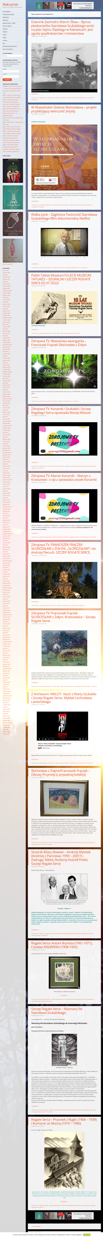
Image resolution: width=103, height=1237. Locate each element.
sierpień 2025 (6, 295)
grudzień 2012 (6, 637)
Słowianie (5, 20)
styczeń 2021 (6, 419)
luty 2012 (5, 659)
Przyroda (5, 29)
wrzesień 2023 (6, 347)
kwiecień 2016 (6, 547)
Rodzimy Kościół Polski (54, 933)
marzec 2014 (6, 603)
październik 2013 (7, 614)
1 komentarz (76, 401)
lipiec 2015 (6, 567)
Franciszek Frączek (61, 842)
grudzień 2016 (6, 529)
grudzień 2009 (6, 718)
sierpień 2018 (6, 484)
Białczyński (10, 4)
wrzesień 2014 (6, 590)
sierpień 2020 (6, 430)
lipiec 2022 (6, 378)
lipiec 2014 (6, 594)
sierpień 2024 (6, 322)
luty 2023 (5, 362)
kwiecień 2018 (6, 493)
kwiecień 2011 (6, 682)
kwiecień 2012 (6, 655)
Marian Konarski (79, 466)
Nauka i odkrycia (7, 26)
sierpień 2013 (6, 619)
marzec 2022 (6, 387)
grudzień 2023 (6, 340)
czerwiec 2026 (6, 272)
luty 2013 (5, 632)
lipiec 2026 (6, 270)
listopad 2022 (6, 369)
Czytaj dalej (35, 94)
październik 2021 (7, 398)
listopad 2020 (6, 423)
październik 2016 (7, 533)
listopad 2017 (6, 504)
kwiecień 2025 (6, 304)
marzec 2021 (6, 414)
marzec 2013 (6, 630)
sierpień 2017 (6, 511)
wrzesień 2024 (6, 320)
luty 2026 (5, 281)
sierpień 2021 (6, 403)
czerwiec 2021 (6, 407)
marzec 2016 (6, 549)
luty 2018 (5, 497)
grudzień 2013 (6, 610)
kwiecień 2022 (6, 385)
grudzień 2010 (6, 691)
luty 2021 (5, 416)
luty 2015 (5, 578)
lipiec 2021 (6, 405)
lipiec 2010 (6, 702)
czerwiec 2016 (6, 542)
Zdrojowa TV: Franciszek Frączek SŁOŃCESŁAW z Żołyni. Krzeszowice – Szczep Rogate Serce (63, 617)
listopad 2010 (6, 693)
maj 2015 (5, 572)
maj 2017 (5, 518)
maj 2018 (5, 491)
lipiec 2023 (6, 351)
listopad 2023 (6, 342)
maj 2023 (5, 356)
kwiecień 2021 (6, 412)
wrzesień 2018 (6, 482)
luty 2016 (5, 551)
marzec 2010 (6, 711)
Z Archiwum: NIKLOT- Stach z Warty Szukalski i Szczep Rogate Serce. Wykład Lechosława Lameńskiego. (63, 698)
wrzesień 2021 (6, 401)
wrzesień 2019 (6, 455)
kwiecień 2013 (6, 628)
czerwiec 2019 (6, 461)
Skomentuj (41, 207)
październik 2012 (7, 641)
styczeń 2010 (6, 716)
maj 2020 (5, 437)
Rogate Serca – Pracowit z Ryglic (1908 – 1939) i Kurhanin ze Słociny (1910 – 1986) (64, 1121)
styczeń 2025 (6, 311)
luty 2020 (5, 443)
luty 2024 (5, 335)
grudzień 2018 (6, 475)
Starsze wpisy (35, 1226)
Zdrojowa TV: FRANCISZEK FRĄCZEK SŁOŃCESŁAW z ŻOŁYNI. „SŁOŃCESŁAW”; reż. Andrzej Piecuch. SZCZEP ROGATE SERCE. (63, 548)
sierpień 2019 (6, 457)
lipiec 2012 (6, 648)
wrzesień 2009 (6, 725)
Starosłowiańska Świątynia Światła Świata (70, 933)
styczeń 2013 (6, 635)
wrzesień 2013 (6, 617)
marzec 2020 (6, 441)
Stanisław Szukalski (71, 97)
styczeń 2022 (6, 392)
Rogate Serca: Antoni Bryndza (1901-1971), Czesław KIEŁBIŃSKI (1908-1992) (61, 945)
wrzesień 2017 (6, 509)
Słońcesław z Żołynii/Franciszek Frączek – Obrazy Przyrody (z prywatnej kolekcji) (60, 772)
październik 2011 (7, 668)
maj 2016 (5, 545)
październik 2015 (7, 560)
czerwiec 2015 (6, 569)
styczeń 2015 (6, 581)
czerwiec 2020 (6, 434)
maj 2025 (5, 302)
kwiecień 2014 (6, 601)
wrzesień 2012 (6, 644)
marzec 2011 (6, 684)
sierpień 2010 (6, 700)
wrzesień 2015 (6, 563)
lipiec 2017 (6, 513)
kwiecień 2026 (6, 277)
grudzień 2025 (6, 286)
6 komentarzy (81, 605)
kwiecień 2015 (6, 574)
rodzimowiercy (62, 97)
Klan (4, 43)
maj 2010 (5, 707)
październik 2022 (7, 371)
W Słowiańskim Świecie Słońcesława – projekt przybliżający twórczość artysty (63, 109)
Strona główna (6, 11)
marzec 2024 (6, 333)
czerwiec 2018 (6, 488)
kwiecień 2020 (6, 439)
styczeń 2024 (6, 338)
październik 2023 (7, 344)
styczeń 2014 (6, 608)
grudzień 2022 (6, 367)
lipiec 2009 (6, 729)
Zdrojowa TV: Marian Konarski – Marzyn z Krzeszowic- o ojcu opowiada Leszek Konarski (64, 477)
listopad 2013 (6, 612)
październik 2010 (7, 696)
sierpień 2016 (6, 538)
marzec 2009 (6, 734)
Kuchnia (5, 40)
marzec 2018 (6, 495)
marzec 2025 (6, 306)
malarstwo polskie (78, 205)
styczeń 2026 (6, 284)
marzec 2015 (6, 576)
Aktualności (6, 17)
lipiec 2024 (6, 324)
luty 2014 (5, 605)
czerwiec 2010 (6, 705)
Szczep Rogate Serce (81, 97)
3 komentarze (44, 935)
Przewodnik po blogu (8, 14)
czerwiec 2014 (6, 596)
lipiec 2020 (6, 432)
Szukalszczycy (34, 207)
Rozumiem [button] (86, 1234)
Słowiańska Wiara (56, 1205)
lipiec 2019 (6, 459)
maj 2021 (5, 410)
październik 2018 (7, 479)
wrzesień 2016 (6, 536)
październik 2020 (7, 425)
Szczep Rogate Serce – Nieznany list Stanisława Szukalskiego (56, 1010)
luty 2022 (5, 389)
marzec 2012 (6, 657)
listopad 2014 (6, 585)
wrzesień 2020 (6, 428)
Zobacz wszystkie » (8, 264)
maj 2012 (5, 653)
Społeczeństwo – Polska (9, 23)
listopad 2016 (6, 531)
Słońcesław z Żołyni (80, 842)
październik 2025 (7, 290)
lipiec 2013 (6, 621)
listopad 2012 (6, 639)
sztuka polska (89, 97)
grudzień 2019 (6, 448)
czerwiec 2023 (6, 353)
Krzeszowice (71, 466)
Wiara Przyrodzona (8, 49)
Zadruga (38, 935)
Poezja (4, 37)
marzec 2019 (6, 468)
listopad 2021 (6, 396)
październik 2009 (7, 723)
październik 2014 (7, 587)
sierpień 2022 (6, 376)
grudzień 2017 (6, 502)
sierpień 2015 (6, 565)
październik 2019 (7, 452)
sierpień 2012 (6, 646)
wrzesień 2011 (6, 671)
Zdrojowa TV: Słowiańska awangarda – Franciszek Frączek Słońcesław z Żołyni (58, 343)
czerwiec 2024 (6, 326)
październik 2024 (7, 317)
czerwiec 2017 (6, 515)
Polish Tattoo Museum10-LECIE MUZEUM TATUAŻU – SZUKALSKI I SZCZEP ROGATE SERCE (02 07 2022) (61, 279)
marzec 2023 (6, 360)
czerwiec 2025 (6, 299)
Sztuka (4, 34)
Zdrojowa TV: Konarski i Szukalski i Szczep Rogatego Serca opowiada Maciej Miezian (61, 410)
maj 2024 (5, 329)
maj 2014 (5, 599)
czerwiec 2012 (6, 650)
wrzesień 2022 (6, 374)
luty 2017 (5, 524)
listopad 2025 (6, 288)
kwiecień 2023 (6, 358)
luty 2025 (5, 308)
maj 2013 (5, 626)
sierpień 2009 (6, 727)
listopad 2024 (6, 315)
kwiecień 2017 (6, 520)
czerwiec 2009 (6, 732)
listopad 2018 (6, 477)
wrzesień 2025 (6, 293)
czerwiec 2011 (6, 677)
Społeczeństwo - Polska (45, 97)
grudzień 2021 (6, 394)
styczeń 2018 (6, 500)
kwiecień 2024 (6, 331)
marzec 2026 (6, 279)
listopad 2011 (6, 666)
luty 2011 (5, 686)
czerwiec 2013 (6, 623)
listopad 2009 (6, 720)
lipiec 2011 (6, 675)
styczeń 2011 (6, 689)
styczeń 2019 (6, 473)
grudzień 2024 (6, 313)
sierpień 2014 (6, 592)
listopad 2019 (6, 450)
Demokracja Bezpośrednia (10, 46)
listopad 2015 (6, 558)
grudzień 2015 (6, 556)
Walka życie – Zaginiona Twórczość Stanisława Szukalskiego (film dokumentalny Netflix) (64, 216)
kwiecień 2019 (6, 466)
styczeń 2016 (6, 554)
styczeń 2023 (6, 365)
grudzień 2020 (6, 421)
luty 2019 (5, 470)
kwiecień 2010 (6, 709)
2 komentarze (83, 267)
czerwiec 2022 (6, 380)
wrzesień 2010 (6, 698)
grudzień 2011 (6, 664)
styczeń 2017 (6, 527)
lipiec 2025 (6, 297)
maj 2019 (5, 464)
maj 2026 (5, 275)
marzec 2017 (6, 522)
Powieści (5, 32)
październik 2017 (7, 506)
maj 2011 (5, 680)
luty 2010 (5, 714)
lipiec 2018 (6, 486)
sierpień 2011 (6, 673)
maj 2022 (5, 383)
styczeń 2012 (6, 662)
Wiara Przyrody (42, 844)
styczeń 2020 (6, 446)
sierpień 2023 (6, 349)
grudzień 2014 (6, 583)
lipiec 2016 (6, 540)
